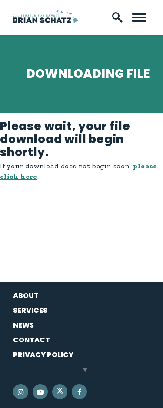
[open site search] (117, 17)
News (23, 325)
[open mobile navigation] (139, 17)
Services (30, 310)
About (26, 296)
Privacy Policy (43, 355)
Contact (31, 340)
